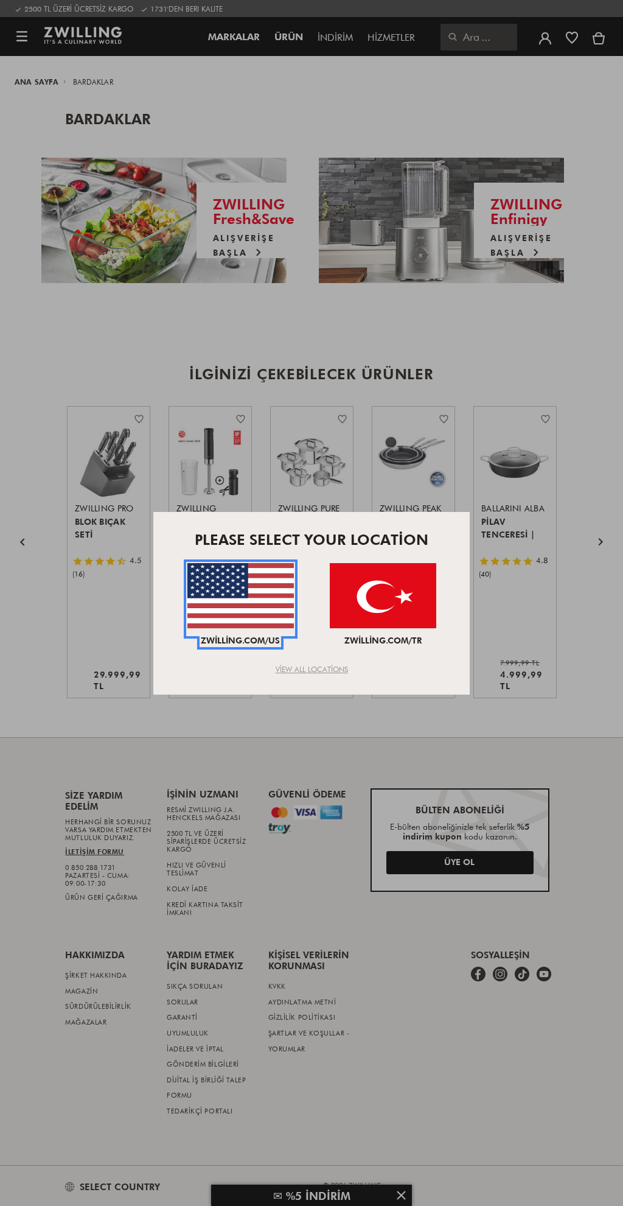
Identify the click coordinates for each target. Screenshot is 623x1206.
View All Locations (312, 669)
